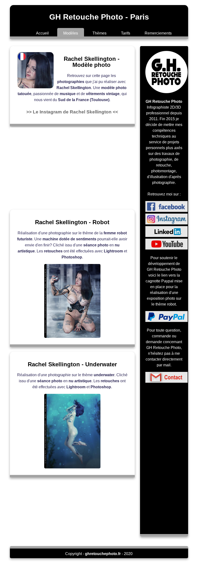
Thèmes (99, 33)
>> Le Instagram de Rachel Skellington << (72, 111)
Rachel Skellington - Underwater (72, 364)
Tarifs (125, 33)
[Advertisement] (72, 166)
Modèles (70, 33)
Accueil (42, 33)
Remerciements (158, 33)
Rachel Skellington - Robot (72, 222)
